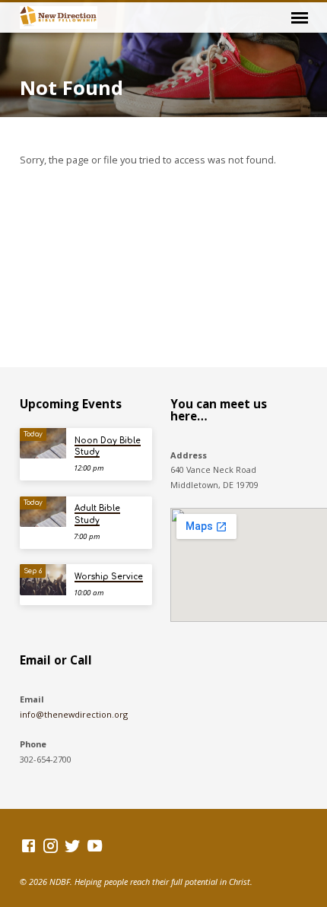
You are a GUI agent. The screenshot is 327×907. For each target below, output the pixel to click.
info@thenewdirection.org (74, 714)
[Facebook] (28, 845)
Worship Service (109, 576)
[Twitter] (72, 845)
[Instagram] (50, 845)
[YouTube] (94, 845)
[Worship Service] (43, 579)
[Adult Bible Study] (43, 512)
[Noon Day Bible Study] (43, 443)
